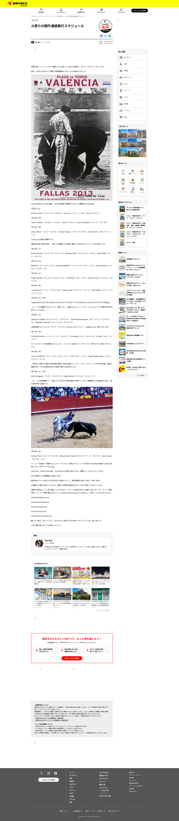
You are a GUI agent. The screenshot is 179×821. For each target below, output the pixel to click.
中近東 (126, 104)
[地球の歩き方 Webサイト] (17, 3)
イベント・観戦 (123, 183)
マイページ (104, 793)
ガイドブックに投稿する (136, 786)
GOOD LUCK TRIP (105, 796)
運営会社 (131, 772)
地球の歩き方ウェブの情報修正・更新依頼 (49, 718)
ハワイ (126, 84)
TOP (32, 16)
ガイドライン (133, 780)
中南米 (126, 71)
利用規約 (131, 778)
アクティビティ (123, 192)
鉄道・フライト (132, 192)
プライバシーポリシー (135, 775)
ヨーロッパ (38, 16)
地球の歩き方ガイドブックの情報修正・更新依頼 (52, 720)
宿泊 (142, 174)
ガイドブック (101, 12)
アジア (126, 97)
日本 (125, 117)
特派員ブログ (81, 12)
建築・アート (132, 174)
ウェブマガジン (61, 12)
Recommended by (101, 610)
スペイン (45, 16)
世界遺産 (132, 183)
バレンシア (52, 16)
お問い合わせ (133, 791)
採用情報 (131, 788)
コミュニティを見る (139, 11)
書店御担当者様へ (134, 783)
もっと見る (140, 375)
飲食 (123, 174)
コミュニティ (121, 12)
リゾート (127, 90)
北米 (125, 64)
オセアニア (127, 77)
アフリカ (127, 110)
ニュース (102, 781)
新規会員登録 (105, 790)
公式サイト (90, 327)
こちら (51, 466)
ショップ (141, 192)
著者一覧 (102, 784)
